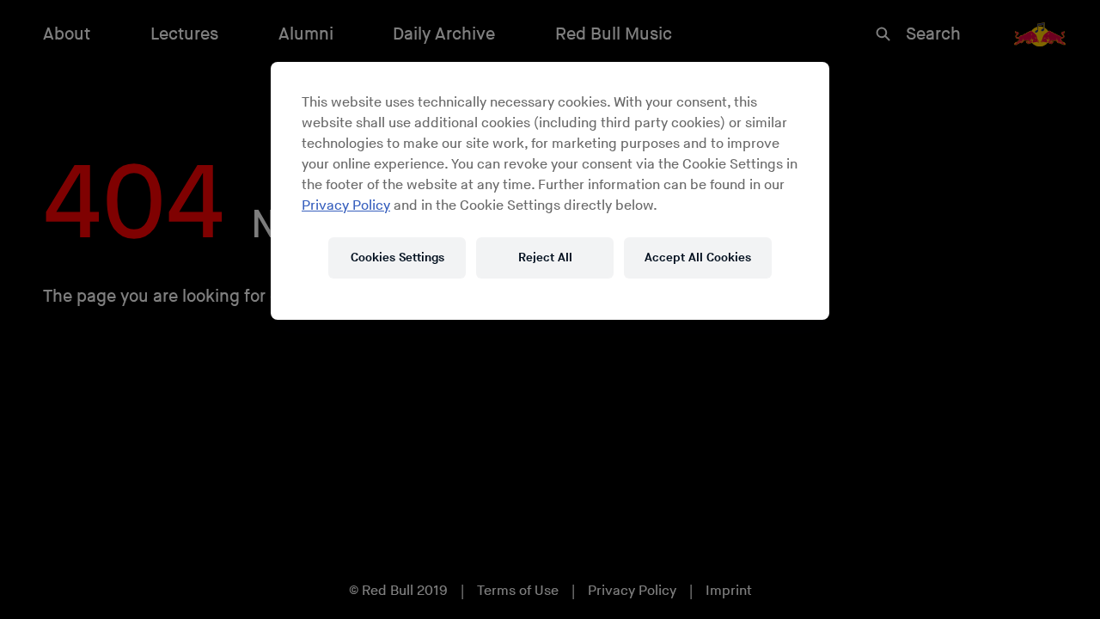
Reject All (545, 257)
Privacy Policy (346, 206)
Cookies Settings (397, 257)
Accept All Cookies (698, 257)
